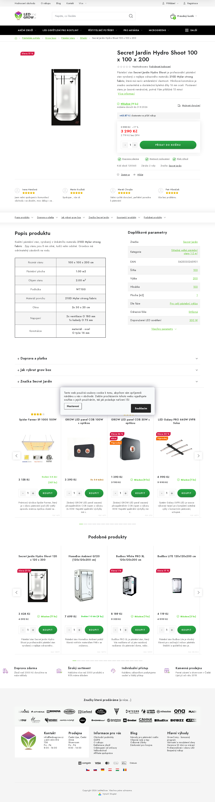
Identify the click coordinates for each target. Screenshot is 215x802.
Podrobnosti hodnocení (160, 66)
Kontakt (70, 3)
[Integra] (130, 712)
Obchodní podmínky (104, 737)
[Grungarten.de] (102, 769)
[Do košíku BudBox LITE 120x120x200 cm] (186, 630)
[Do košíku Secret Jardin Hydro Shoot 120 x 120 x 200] (48, 630)
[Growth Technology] (98, 712)
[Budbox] (164, 720)
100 (195, 270)
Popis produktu (22, 217)
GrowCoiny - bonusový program (178, 738)
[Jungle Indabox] (85, 720)
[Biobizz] (179, 720)
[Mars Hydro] (69, 720)
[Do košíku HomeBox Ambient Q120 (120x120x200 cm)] (94, 630)
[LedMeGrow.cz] (88, 769)
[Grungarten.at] (110, 769)
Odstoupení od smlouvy (105, 748)
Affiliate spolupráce (103, 753)
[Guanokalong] (116, 720)
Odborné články (138, 742)
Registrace (192, 3)
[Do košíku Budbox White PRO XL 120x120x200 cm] (140, 630)
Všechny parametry (162, 329)
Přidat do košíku (168, 144)
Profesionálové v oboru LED (181, 748)
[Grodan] (132, 720)
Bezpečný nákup (175, 750)
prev (16, 456)
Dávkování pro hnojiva (141, 745)
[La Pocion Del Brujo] (146, 712)
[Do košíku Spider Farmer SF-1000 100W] (48, 493)
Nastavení (73, 406)
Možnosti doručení (191, 105)
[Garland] (83, 712)
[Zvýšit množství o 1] (135, 145)
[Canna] (148, 720)
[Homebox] (101, 720)
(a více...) (125, 700)
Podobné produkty (153, 217)
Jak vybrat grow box (71, 217)
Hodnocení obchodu (25, 3)
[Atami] (195, 720)
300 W (194, 320)
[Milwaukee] (161, 712)
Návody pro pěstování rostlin (144, 737)
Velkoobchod (100, 750)
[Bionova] (51, 712)
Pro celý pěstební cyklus (184, 303)
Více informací (126, 94)
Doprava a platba (45, 217)
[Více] (191, 30)
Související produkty (126, 217)
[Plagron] (193, 712)
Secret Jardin (175, 165)
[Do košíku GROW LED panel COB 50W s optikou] (140, 493)
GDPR (97, 740)
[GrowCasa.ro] (125, 769)
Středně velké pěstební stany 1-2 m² (184, 251)
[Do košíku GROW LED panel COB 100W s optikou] (94, 493)
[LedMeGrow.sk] (95, 769)
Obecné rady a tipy (139, 740)
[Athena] (35, 712)
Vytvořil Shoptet (109, 794)
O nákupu (46, 3)
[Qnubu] (22, 720)
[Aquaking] (20, 712)
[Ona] (177, 712)
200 (195, 278)
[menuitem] (27, 30)
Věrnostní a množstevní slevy (181, 742)
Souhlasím (141, 408)
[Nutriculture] (53, 720)
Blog (58, 3)
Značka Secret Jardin (99, 217)
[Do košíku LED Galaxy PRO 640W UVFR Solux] (186, 493)
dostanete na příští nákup (143, 115)
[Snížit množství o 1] (125, 145)
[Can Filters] (67, 712)
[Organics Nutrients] (38, 720)
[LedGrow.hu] (117, 769)
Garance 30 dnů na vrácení (181, 745)
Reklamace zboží (102, 745)
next (198, 456)
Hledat (131, 16)
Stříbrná (193, 312)
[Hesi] (114, 712)
